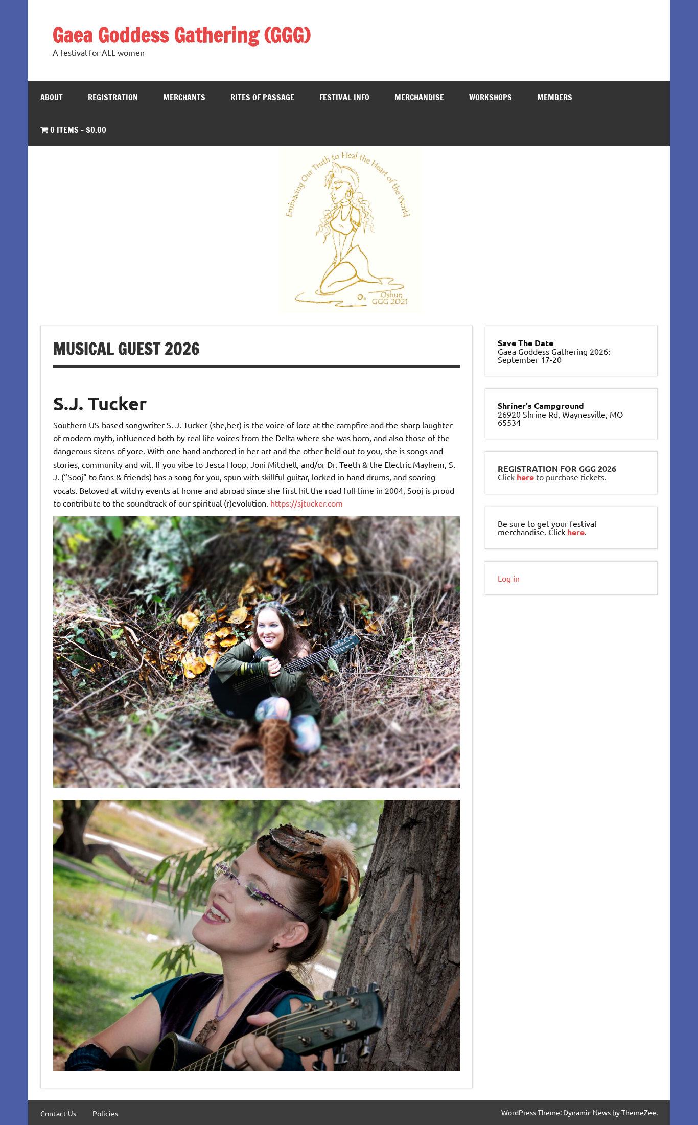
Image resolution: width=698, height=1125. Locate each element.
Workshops (490, 97)
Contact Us (58, 1113)
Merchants (184, 97)
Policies (105, 1113)
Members (554, 97)
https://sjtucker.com (306, 503)
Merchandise (419, 97)
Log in (509, 578)
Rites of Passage (262, 97)
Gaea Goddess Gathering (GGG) (182, 34)
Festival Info (344, 97)
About (51, 97)
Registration (113, 97)
